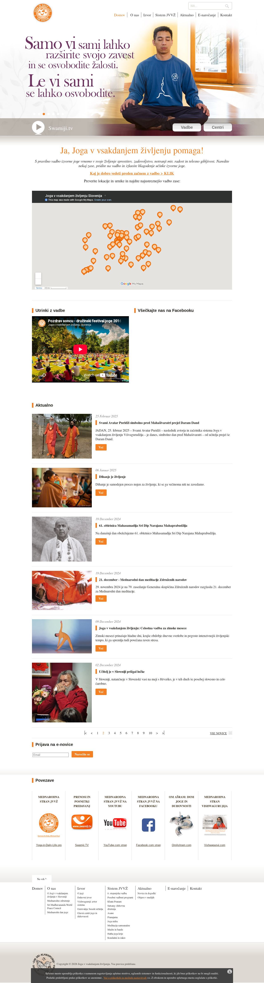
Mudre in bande (115, 929)
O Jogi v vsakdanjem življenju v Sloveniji (57, 895)
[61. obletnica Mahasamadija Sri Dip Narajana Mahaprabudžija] (62, 560)
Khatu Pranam (114, 901)
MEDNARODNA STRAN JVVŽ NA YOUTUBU (115, 801)
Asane (110, 913)
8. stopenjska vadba (117, 893)
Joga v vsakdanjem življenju (43, 15)
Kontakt (226, 14)
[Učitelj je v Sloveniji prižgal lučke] (62, 721)
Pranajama (112, 917)
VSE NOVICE (218, 733)
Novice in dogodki (147, 893)
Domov (119, 14)
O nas (134, 14)
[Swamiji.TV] (82, 838)
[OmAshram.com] (181, 838)
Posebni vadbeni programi (120, 897)
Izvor (147, 14)
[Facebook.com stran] (148, 838)
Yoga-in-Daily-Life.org (48, 845)
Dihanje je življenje (112, 476)
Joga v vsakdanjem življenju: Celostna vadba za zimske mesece (143, 628)
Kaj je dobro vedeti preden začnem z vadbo (124, 173)
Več (101, 447)
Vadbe (187, 127)
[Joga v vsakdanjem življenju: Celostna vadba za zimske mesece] (62, 652)
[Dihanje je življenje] (62, 506)
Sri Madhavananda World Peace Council (59, 906)
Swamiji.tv (60, 128)
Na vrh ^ (41, 879)
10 (150, 733)
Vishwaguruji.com (214, 845)
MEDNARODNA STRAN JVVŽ (48, 801)
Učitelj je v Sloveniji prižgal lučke (122, 671)
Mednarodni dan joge (57, 912)
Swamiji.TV (82, 845)
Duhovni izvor (84, 897)
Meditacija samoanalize (118, 925)
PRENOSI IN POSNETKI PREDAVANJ (82, 801)
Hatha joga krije (115, 933)
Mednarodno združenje (58, 900)
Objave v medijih (146, 897)
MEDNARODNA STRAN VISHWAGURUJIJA (215, 801)
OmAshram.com (181, 845)
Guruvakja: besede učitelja (90, 908)
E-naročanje (207, 14)
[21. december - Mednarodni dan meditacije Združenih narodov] (62, 608)
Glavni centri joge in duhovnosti (87, 914)
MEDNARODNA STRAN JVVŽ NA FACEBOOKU (148, 801)
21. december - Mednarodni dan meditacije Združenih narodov (143, 579)
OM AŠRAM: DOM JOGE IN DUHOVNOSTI (181, 801)
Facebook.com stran (148, 845)
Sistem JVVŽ (165, 14)
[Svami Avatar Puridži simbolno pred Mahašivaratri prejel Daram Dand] (62, 457)
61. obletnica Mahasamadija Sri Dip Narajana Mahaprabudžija (143, 525)
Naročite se (82, 754)
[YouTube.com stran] (115, 838)
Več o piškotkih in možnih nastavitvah (125, 977)
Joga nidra (112, 921)
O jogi (80, 893)
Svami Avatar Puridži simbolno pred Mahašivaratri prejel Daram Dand (149, 422)
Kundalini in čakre (116, 937)
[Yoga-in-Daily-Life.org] (49, 838)
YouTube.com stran (115, 845)
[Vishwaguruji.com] (215, 838)
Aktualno (187, 14)
